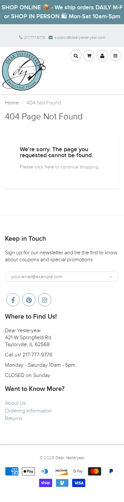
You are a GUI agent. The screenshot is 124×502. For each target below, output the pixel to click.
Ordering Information (28, 411)
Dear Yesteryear (70, 458)
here (49, 167)
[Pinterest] (28, 299)
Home (12, 102)
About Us (15, 403)
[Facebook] (13, 299)
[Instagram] (44, 299)
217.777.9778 (34, 37)
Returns (13, 418)
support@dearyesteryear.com (80, 37)
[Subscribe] (110, 277)
